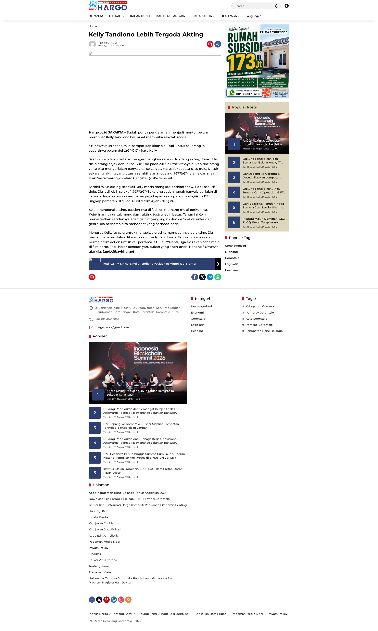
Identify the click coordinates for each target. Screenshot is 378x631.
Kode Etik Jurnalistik (103, 535)
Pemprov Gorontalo (260, 312)
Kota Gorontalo (256, 318)
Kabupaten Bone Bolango (264, 331)
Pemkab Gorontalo (259, 325)
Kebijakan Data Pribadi (105, 529)
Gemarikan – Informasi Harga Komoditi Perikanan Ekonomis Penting (138, 505)
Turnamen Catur (100, 572)
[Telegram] (210, 277)
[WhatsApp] (217, 277)
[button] (277, 6)
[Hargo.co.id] (108, 5)
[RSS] (128, 599)
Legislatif (231, 264)
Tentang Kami (99, 566)
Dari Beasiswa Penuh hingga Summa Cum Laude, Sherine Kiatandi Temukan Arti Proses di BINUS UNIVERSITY (264, 206)
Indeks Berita (98, 517)
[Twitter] (202, 277)
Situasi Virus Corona (103, 560)
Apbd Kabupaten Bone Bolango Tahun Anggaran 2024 (127, 493)
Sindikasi (95, 554)
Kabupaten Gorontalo (261, 306)
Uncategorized (235, 245)
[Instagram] (121, 599)
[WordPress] (114, 599)
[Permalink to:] (93, 44)
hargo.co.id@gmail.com (112, 327)
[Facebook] (194, 277)
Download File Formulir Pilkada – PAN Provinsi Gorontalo (129, 499)
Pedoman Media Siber (104, 541)
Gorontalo (232, 258)
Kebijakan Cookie (101, 523)
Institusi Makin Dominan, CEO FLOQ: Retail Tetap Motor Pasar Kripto (264, 221)
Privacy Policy (98, 548)
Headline (231, 270)
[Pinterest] (106, 599)
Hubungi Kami (99, 511)
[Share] (217, 44)
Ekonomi (231, 252)
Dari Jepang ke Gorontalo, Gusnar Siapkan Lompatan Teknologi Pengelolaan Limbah (261, 176)
